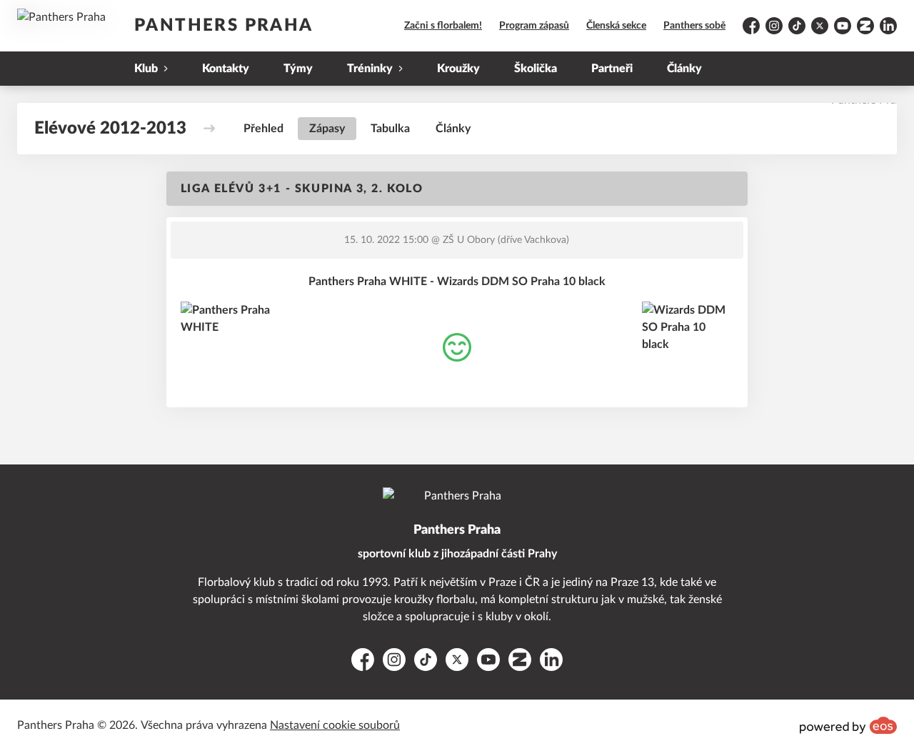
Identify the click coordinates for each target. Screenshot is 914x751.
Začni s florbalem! (443, 26)
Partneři (612, 68)
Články (684, 68)
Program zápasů (534, 26)
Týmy (298, 68)
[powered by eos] (848, 725)
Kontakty (225, 68)
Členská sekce (616, 26)
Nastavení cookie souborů (335, 725)
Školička (535, 68)
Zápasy (327, 128)
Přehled (263, 128)
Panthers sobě (694, 26)
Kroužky (458, 68)
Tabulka (390, 128)
